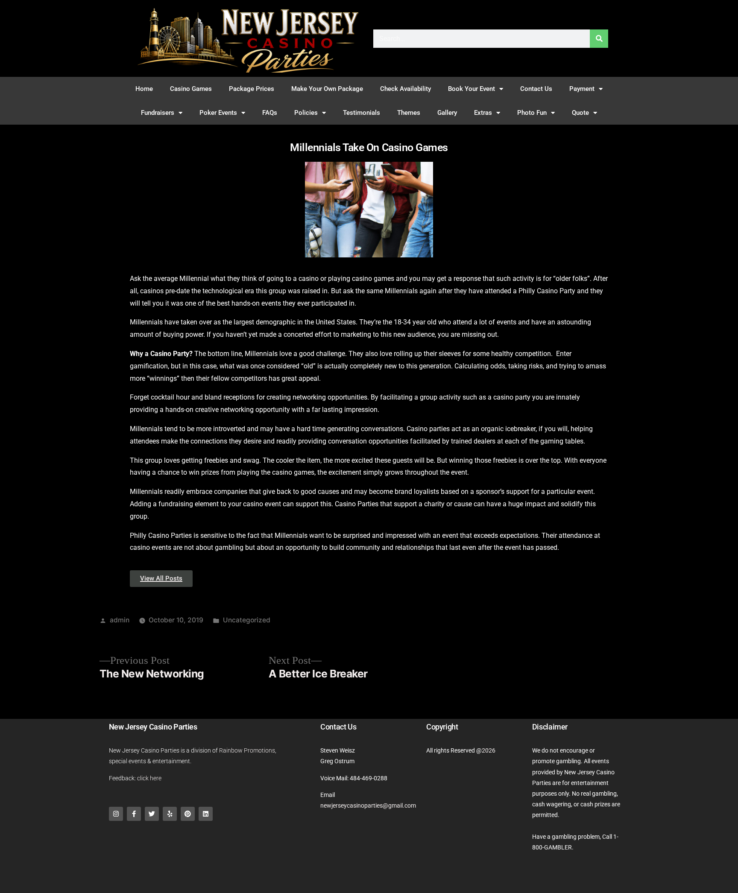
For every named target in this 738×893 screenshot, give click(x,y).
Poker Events (218, 113)
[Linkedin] (206, 814)
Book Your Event (471, 89)
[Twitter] (152, 814)
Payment (581, 89)
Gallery (447, 113)
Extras (483, 113)
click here (149, 778)
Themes (408, 113)
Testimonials (361, 113)
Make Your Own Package (327, 89)
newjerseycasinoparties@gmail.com (368, 805)
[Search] (599, 38)
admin (119, 620)
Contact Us (536, 89)
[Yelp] (170, 814)
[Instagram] (116, 814)
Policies (306, 113)
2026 (488, 750)
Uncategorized (246, 620)
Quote (580, 113)
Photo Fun (532, 113)
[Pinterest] (188, 814)
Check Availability (405, 89)
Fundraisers (157, 113)
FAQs (269, 113)
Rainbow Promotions (247, 750)
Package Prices (251, 89)
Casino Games (191, 89)
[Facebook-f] (134, 814)
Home (144, 89)
